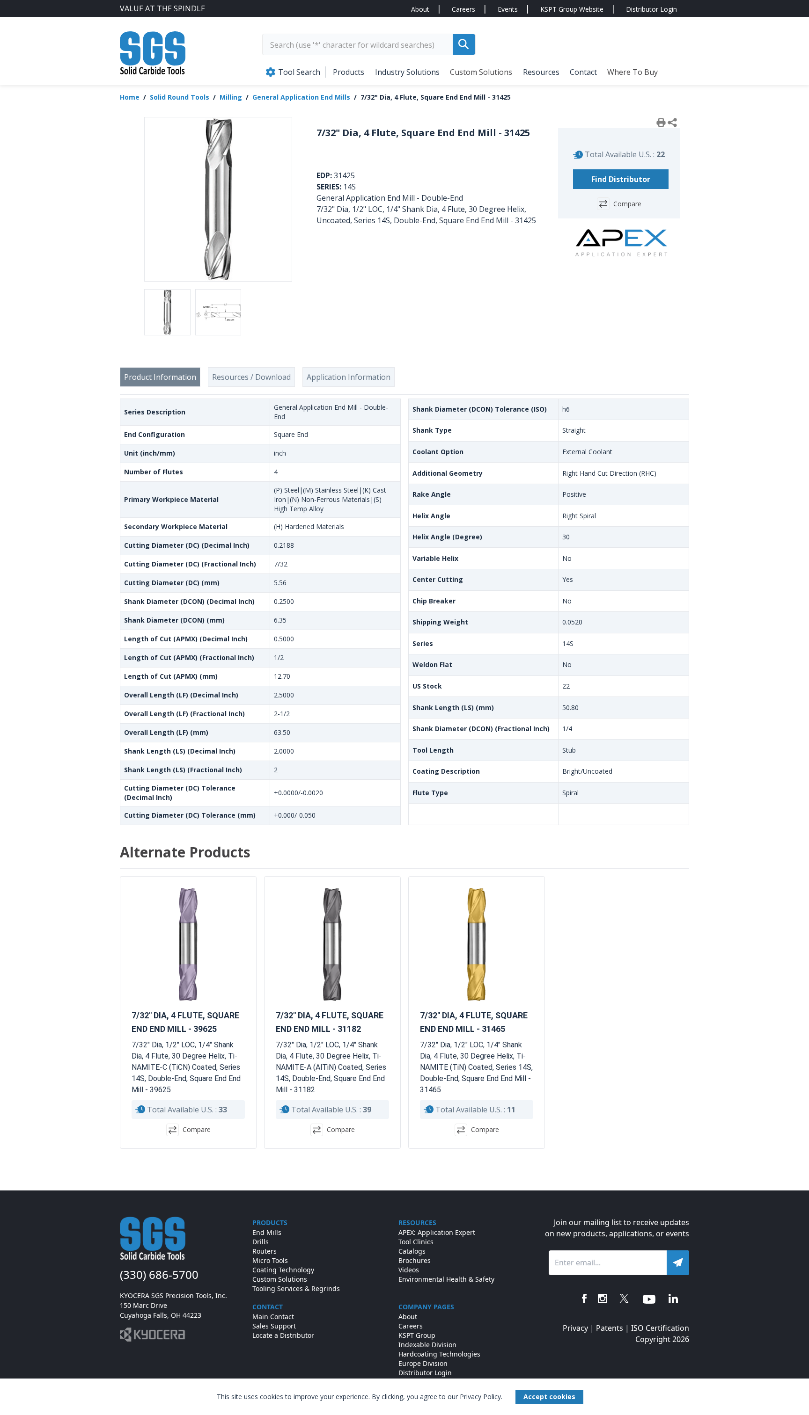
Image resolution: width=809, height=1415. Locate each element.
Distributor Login (651, 9)
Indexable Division (427, 1344)
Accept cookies (549, 1396)
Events (508, 9)
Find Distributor (620, 179)
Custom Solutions (481, 72)
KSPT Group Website (571, 9)
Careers (463, 9)
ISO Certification (660, 1328)
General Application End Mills (301, 97)
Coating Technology (283, 1269)
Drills (260, 1241)
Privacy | (579, 1328)
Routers (264, 1251)
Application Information (348, 377)
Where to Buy (632, 72)
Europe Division (423, 1363)
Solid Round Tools (179, 97)
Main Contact (273, 1316)
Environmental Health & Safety (446, 1279)
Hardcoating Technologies (439, 1354)
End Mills (266, 1232)
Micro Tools (270, 1260)
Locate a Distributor (283, 1335)
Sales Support (274, 1325)
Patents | (613, 1328)
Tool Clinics (416, 1241)
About (420, 9)
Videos (408, 1269)
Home (130, 97)
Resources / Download (251, 377)
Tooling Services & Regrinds (296, 1288)
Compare (627, 203)
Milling (231, 97)
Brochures (414, 1260)
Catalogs (412, 1251)
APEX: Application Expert (436, 1232)
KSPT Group (416, 1335)
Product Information (160, 377)
